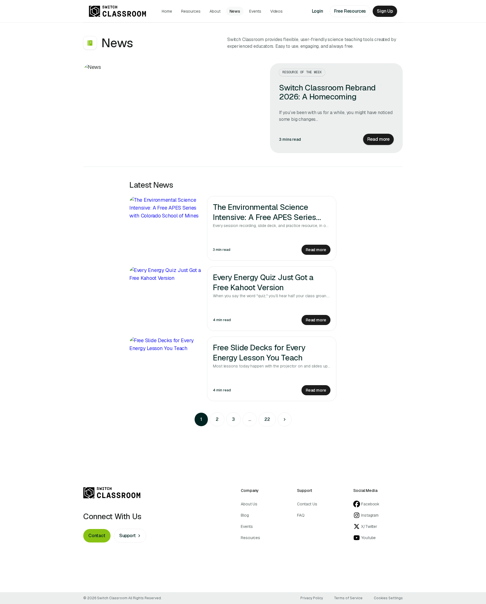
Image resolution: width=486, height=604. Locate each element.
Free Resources (350, 11)
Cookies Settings (388, 598)
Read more (378, 139)
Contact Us (307, 504)
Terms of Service (348, 598)
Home (167, 11)
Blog (245, 515)
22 (267, 419)
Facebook (370, 504)
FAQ (301, 515)
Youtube (368, 537)
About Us (249, 504)
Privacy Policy (311, 598)
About (215, 11)
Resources (191, 11)
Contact (96, 536)
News (235, 11)
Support (127, 536)
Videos (276, 11)
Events (255, 11)
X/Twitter (369, 526)
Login (317, 11)
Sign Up (385, 11)
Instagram (370, 515)
